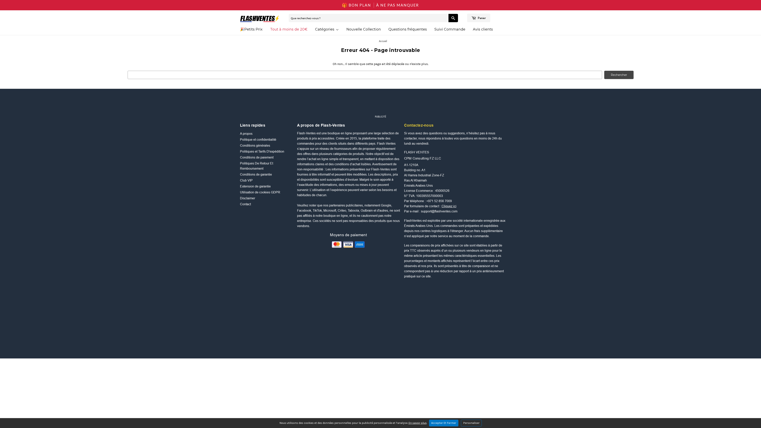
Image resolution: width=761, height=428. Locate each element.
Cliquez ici (449, 206)
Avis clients (483, 29)
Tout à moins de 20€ (289, 29)
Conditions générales (255, 145)
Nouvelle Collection (363, 29)
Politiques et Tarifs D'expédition (262, 151)
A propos (246, 133)
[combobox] (368, 18)
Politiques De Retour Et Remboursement (256, 166)
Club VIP (246, 180)
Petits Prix (253, 29)
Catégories (325, 29)
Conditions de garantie (256, 174)
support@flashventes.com (439, 211)
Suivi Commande (449, 29)
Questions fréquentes (407, 29)
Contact (245, 204)
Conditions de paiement (256, 157)
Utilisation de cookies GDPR (260, 192)
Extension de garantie (255, 186)
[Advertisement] (380, 104)
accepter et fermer (443, 423)
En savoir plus (417, 423)
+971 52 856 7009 (439, 201)
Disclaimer (247, 198)
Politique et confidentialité (258, 139)
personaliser (471, 423)
